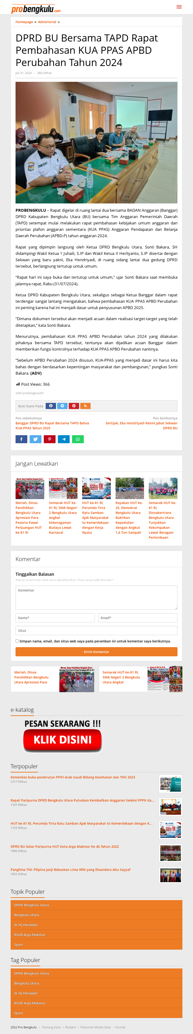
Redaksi (70, 1027)
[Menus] (179, 7)
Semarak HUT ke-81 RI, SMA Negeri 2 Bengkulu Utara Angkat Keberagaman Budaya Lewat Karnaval (121, 682)
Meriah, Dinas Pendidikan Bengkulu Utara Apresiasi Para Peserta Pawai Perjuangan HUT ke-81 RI (29, 517)
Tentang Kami (51, 1027)
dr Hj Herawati (26, 924)
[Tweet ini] (35, 439)
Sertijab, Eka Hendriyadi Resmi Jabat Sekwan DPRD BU (141, 423)
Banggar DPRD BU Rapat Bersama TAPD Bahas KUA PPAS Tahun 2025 (52, 423)
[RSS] (85, 406)
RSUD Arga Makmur (29, 934)
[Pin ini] (50, 439)
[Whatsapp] (78, 439)
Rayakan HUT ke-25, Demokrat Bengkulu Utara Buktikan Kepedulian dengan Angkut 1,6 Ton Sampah (129, 517)
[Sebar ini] (21, 439)
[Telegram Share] (64, 439)
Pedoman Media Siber (95, 1027)
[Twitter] (62, 406)
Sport (18, 944)
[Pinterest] (74, 406)
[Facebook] (51, 406)
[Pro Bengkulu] (36, 8)
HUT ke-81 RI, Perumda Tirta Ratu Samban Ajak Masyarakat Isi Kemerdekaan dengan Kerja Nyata (95, 517)
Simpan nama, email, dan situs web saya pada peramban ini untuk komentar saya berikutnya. (95, 641)
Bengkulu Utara (26, 915)
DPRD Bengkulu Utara (31, 905)
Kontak (120, 1027)
